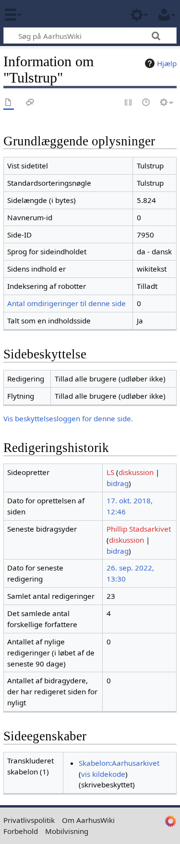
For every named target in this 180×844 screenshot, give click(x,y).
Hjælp (167, 63)
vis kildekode (103, 774)
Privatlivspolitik (29, 820)
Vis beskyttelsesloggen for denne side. (68, 418)
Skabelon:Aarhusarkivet (119, 763)
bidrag (118, 483)
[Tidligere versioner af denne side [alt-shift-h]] (146, 102)
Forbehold (20, 831)
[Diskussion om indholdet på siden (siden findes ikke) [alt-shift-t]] (30, 102)
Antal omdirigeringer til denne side (66, 303)
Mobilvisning (66, 831)
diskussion (136, 472)
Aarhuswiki (64, 14)
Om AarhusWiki (88, 820)
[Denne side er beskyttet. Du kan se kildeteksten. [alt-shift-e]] (128, 102)
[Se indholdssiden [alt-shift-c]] (8, 102)
